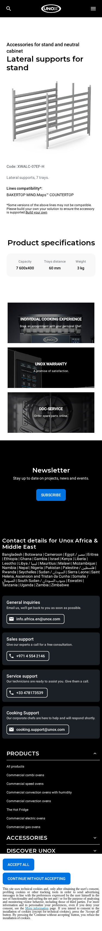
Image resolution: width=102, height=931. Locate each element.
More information (37, 908)
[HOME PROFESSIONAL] (51, 8)
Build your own (36, 212)
